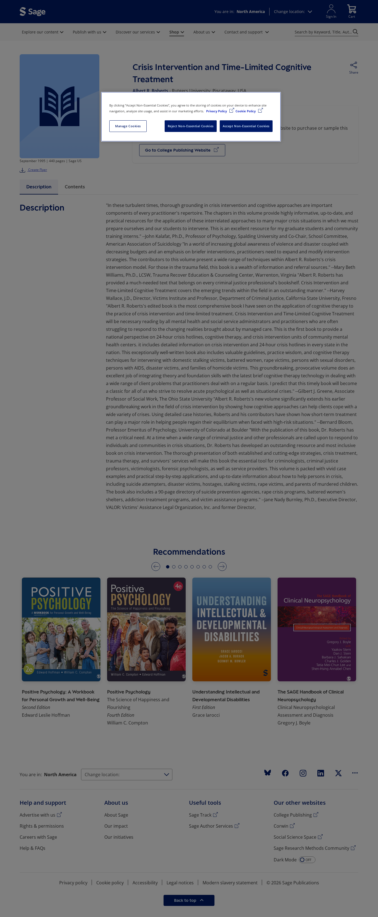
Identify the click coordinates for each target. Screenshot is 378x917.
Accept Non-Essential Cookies (246, 126)
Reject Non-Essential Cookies (191, 126)
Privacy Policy (217, 111)
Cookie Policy (246, 111)
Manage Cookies (128, 126)
